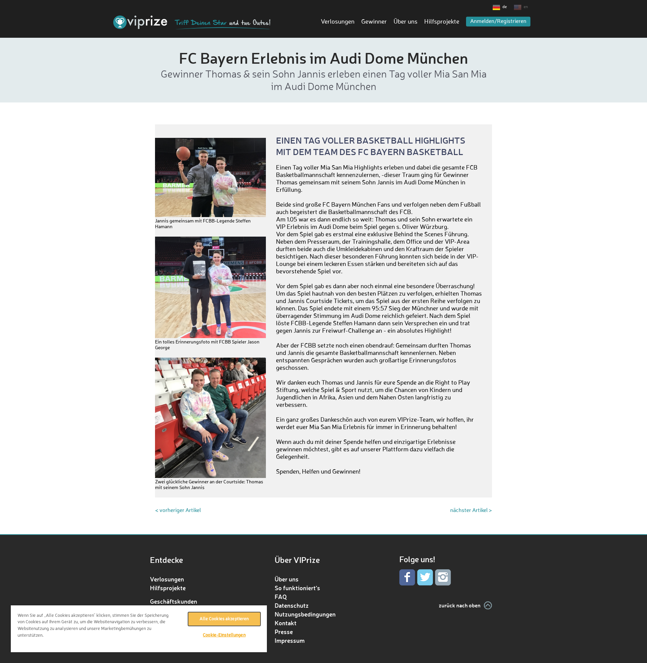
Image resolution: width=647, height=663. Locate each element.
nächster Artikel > (471, 510)
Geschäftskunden (173, 601)
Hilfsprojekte (441, 22)
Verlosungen (338, 22)
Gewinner (374, 22)
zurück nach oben (460, 605)
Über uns (406, 22)
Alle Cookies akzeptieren (224, 619)
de (504, 7)
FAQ (281, 597)
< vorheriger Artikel (178, 510)
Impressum (290, 640)
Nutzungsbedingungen (305, 614)
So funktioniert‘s (297, 588)
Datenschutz (292, 605)
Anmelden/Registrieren (498, 21)
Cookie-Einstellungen (224, 635)
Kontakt (286, 623)
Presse (284, 632)
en (526, 7)
